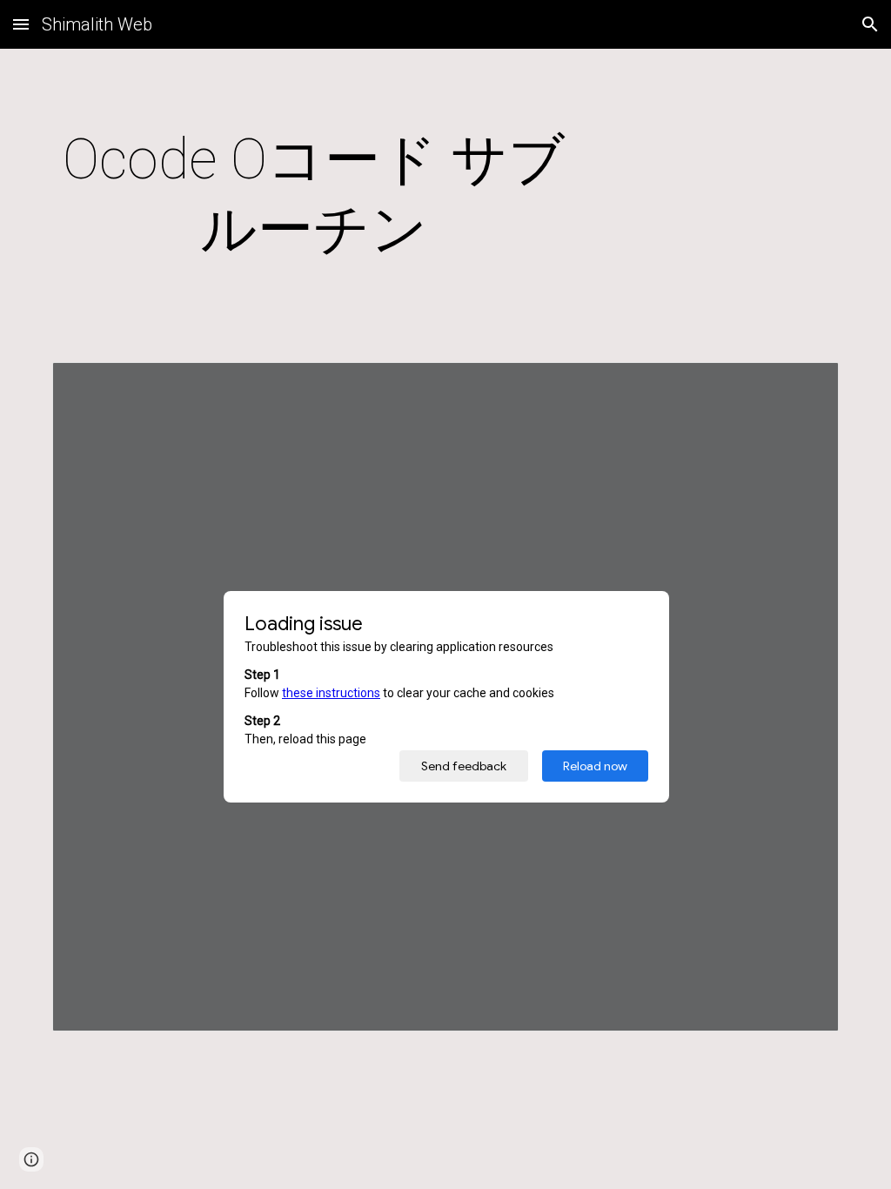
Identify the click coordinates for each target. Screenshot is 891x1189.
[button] (21, 24)
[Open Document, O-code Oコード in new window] (805, 384)
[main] (314, 195)
